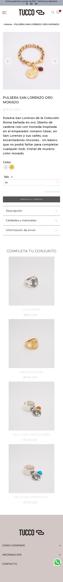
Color (7, 162)
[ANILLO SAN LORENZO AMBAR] (31, 406)
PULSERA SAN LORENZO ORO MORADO (36, 24)
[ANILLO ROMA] (31, 281)
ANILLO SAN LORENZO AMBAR (31, 434)
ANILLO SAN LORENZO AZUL (31, 497)
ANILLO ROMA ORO (31, 372)
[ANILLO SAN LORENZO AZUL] (31, 468)
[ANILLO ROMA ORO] (31, 343)
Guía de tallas (52, 191)
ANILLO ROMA (31, 309)
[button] (25, 87)
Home (8, 24)
